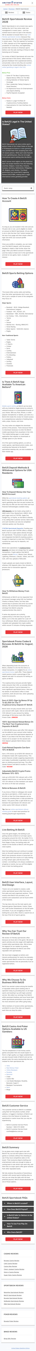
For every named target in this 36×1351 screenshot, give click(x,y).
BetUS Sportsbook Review (13, 1295)
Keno (8, 1087)
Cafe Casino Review (10, 1263)
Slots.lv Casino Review (11, 1272)
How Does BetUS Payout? (17, 1209)
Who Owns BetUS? (14, 1232)
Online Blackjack (11, 1070)
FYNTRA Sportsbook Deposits (12, 528)
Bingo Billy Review (10, 1338)
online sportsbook (17, 809)
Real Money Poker (12, 1068)
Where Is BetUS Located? (17, 1203)
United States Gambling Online (20, 1348)
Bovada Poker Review (11, 1321)
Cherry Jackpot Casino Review (14, 1269)
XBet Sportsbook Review (12, 1304)
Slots (8, 1066)
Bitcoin (15, 554)
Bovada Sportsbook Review (13, 1298)
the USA (23, 67)
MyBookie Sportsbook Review (14, 1301)
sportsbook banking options (18, 498)
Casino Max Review (10, 1266)
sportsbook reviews (14, 37)
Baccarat (9, 1074)
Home (5, 9)
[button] (18, 1203)
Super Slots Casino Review (13, 1275)
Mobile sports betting (9, 406)
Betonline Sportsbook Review (14, 1292)
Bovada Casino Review (11, 1260)
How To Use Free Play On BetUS (17, 1225)
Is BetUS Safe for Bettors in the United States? (19, 1216)
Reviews (12, 9)
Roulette (9, 1072)
